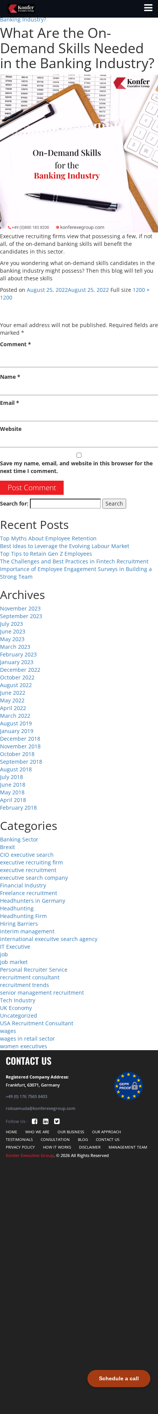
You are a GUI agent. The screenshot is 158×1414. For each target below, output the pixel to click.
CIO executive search (27, 854)
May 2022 (12, 700)
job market (14, 962)
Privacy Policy (20, 1147)
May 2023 (12, 639)
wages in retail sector (27, 1038)
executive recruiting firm (31, 862)
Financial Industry (23, 885)
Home (11, 1131)
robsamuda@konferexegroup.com (41, 1108)
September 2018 (21, 761)
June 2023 (12, 631)
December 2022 (20, 669)
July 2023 (11, 623)
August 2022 (16, 685)
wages (8, 1030)
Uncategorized (18, 1015)
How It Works (57, 1147)
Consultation (55, 1139)
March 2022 (15, 715)
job (4, 954)
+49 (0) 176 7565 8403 (26, 1096)
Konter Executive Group (30, 1155)
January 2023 (16, 662)
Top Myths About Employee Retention (48, 538)
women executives (23, 1046)
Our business (71, 1131)
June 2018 (12, 784)
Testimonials (19, 1139)
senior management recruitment (42, 992)
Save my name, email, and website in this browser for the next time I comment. (76, 467)
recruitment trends (24, 984)
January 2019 (16, 731)
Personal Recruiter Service (33, 969)
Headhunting (17, 908)
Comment (15, 344)
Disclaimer (89, 1147)
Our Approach (106, 1131)
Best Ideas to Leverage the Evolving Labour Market (64, 546)
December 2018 (20, 738)
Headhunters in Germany (32, 900)
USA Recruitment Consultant (36, 1023)
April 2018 (13, 800)
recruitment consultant (29, 977)
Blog (83, 1139)
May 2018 (12, 792)
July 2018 (11, 777)
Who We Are (37, 1131)
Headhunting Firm (23, 916)
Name (10, 376)
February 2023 (18, 654)
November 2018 (20, 746)
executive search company (34, 877)
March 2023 (15, 646)
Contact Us (107, 1139)
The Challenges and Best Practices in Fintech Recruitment (74, 561)
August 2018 (16, 769)
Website (10, 428)
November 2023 (20, 608)
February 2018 (18, 807)
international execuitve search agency (48, 939)
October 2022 (17, 677)
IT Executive (15, 946)
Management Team (128, 1147)
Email (9, 402)
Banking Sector (19, 839)
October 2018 (17, 754)
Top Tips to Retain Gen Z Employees (46, 553)
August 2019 (16, 723)
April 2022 (13, 708)
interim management (27, 931)
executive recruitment (28, 870)
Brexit (7, 847)
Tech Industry (17, 1000)
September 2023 (21, 616)
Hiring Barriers (19, 923)
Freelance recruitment (28, 893)
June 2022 (12, 692)
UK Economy (16, 1007)
